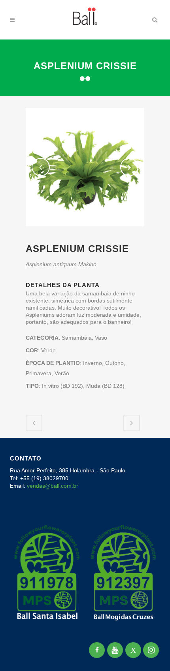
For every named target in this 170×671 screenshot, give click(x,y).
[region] (85, 608)
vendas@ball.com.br (52, 486)
